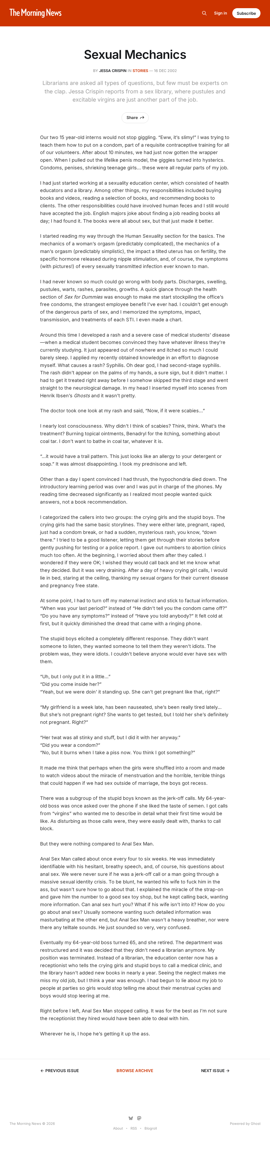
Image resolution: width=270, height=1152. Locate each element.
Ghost (256, 1123)
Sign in (220, 13)
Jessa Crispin (113, 70)
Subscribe (246, 13)
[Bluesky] (131, 1118)
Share (132, 117)
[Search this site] (204, 13)
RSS (134, 1128)
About (118, 1128)
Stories (140, 70)
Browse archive (135, 1070)
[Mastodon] (139, 1118)
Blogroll (150, 1128)
